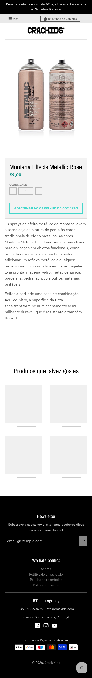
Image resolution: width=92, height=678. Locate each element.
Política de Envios (46, 585)
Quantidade (18, 184)
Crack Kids (52, 663)
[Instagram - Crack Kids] (46, 626)
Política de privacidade (46, 574)
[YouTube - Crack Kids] (54, 626)
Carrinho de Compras (62, 19)
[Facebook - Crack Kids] (37, 626)
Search (46, 569)
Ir (83, 540)
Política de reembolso (46, 579)
